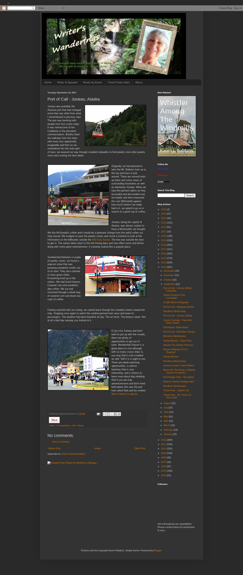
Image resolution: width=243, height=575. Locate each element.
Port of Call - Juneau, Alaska (177, 315)
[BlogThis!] (108, 414)
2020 (164, 236)
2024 (164, 218)
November (169, 275)
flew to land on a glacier (124, 394)
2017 (164, 249)
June (166, 412)
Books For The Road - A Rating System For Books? (179, 371)
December (169, 271)
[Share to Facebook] (115, 414)
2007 (164, 462)
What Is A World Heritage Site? (179, 381)
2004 (164, 475)
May (166, 416)
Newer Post (54, 448)
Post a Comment (60, 441)
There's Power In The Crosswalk (174, 296)
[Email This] (105, 414)
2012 (164, 440)
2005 (164, 471)
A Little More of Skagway (176, 302)
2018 (164, 245)
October (168, 279)
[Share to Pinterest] (119, 414)
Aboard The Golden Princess (178, 345)
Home (48, 82)
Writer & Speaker (67, 82)
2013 (164, 267)
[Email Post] (98, 414)
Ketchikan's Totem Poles (175, 327)
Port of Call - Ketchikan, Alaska (179, 331)
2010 (164, 448)
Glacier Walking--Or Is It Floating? (175, 350)
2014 (164, 262)
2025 (164, 213)
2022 (164, 227)
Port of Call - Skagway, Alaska (178, 307)
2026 (164, 209)
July (166, 407)
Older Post (139, 448)
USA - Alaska (78, 425)
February (169, 430)
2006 (164, 466)
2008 (164, 457)
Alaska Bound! (170, 356)
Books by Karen (92, 82)
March (167, 425)
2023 (164, 222)
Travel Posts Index (119, 82)
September (170, 284)
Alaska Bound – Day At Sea (177, 340)
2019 (164, 240)
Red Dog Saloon (100, 239)
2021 (164, 231)
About (138, 82)
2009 (164, 453)
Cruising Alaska (63, 425)
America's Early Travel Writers (178, 365)
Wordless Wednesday (174, 311)
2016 (164, 253)
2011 (164, 444)
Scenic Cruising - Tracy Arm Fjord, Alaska (177, 321)
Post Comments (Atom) (73, 454)
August (167, 403)
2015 (164, 258)
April (166, 421)
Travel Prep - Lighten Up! (176, 390)
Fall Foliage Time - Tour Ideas (178, 377)
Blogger (158, 550)
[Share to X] (112, 414)
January (168, 434)
